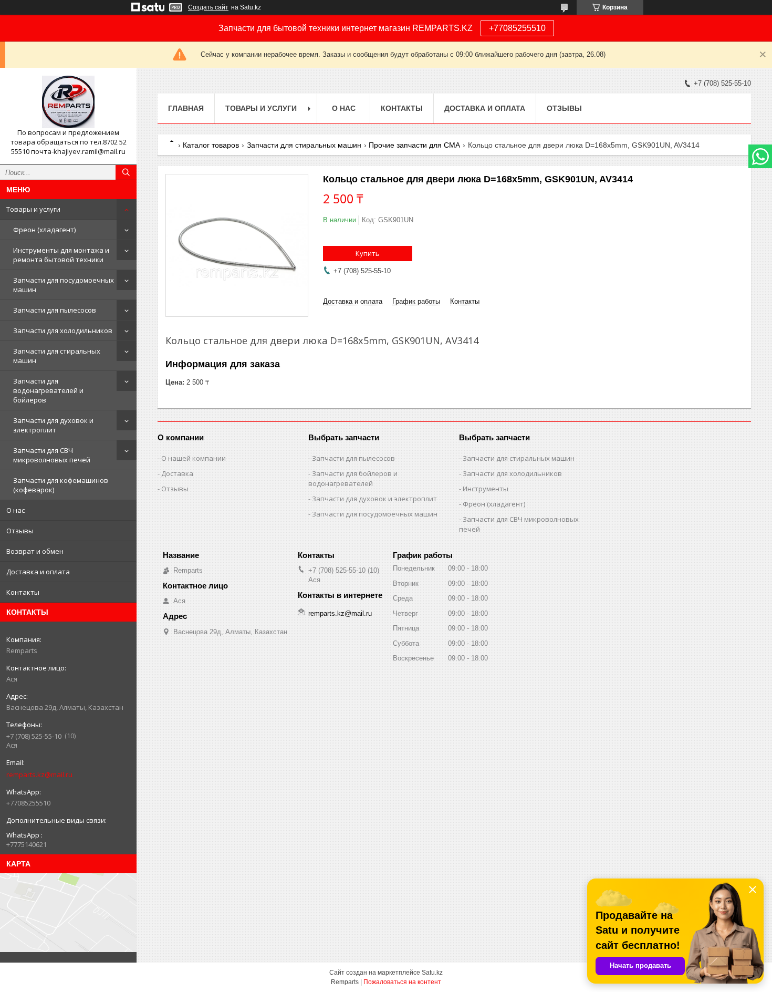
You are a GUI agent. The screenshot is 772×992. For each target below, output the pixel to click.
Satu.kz (432, 972)
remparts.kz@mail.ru (39, 774)
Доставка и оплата (38, 571)
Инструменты (485, 488)
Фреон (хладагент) (44, 229)
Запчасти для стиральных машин (56, 355)
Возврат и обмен (35, 551)
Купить (368, 253)
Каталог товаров (211, 145)
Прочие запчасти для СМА (414, 145)
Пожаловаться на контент (402, 982)
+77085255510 (517, 28)
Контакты (22, 592)
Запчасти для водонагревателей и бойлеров (48, 390)
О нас (15, 510)
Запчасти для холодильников (62, 330)
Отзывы (20, 530)
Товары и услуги (33, 209)
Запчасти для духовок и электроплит (53, 425)
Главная (186, 108)
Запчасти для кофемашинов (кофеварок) (60, 485)
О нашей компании (193, 458)
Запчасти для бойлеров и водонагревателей (353, 478)
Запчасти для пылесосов (54, 310)
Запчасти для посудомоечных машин (63, 284)
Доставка (177, 473)
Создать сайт (208, 7)
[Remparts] (68, 102)
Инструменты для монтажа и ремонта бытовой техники (61, 254)
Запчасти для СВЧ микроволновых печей (51, 455)
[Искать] (126, 172)
